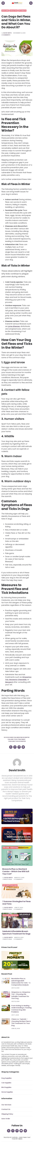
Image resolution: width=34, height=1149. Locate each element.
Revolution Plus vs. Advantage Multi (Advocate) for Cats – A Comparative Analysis (20, 981)
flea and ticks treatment (16, 739)
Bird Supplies (6, 1087)
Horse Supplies (7, 1092)
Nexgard (9, 682)
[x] (10, 747)
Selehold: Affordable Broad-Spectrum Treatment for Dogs (16, 932)
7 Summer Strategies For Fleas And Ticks (16, 902)
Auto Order (5, 1119)
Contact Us (5, 1109)
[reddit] (23, 747)
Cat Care (6, 847)
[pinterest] (19, 747)
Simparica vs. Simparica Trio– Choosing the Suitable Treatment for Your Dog (20, 995)
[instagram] (25, 1130)
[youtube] (21, 1130)
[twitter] (8, 1130)
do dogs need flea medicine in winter (16, 737)
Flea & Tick (13, 10)
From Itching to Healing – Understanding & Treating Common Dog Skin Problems (21, 1009)
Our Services (6, 1105)
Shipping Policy (7, 1114)
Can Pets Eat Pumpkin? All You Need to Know (15, 819)
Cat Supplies (6, 1083)
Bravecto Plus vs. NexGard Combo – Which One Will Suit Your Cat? (15, 871)
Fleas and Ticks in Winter (17, 741)
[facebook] (15, 747)
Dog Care (5, 10)
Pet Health (22, 10)
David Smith (7, 33)
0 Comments (6, 35)
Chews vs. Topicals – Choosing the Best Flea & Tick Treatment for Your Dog (21, 1022)
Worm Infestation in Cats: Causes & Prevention (19, 838)
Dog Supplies (6, 1078)
